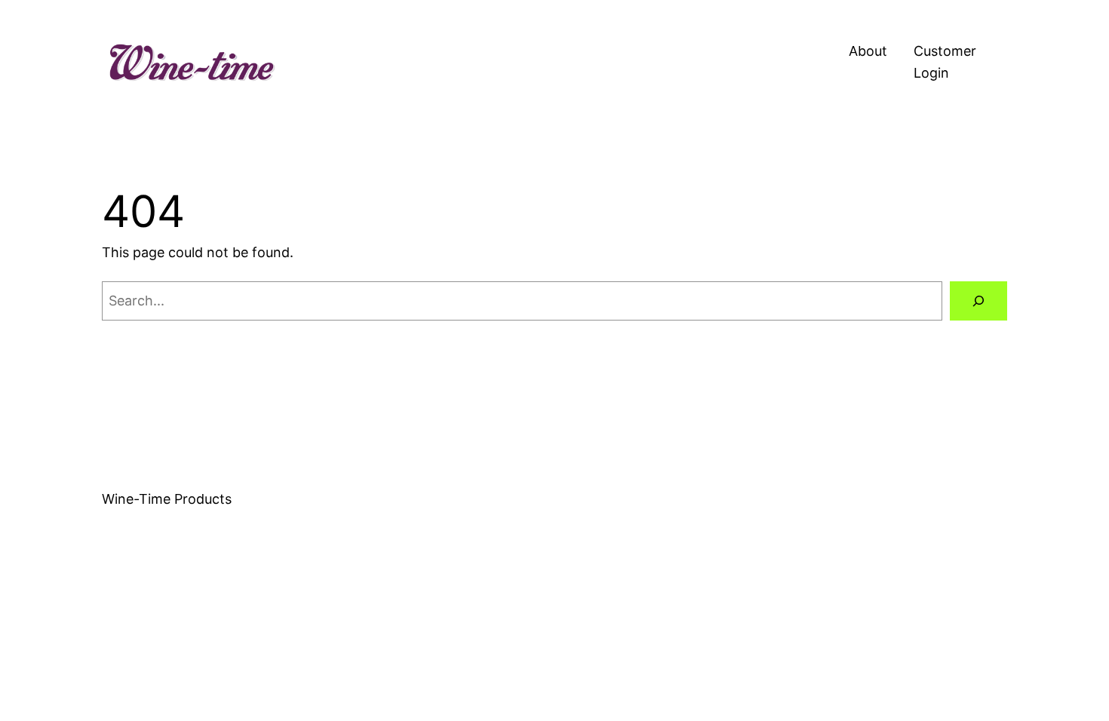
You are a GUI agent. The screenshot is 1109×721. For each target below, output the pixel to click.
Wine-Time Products (167, 499)
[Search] (978, 301)
